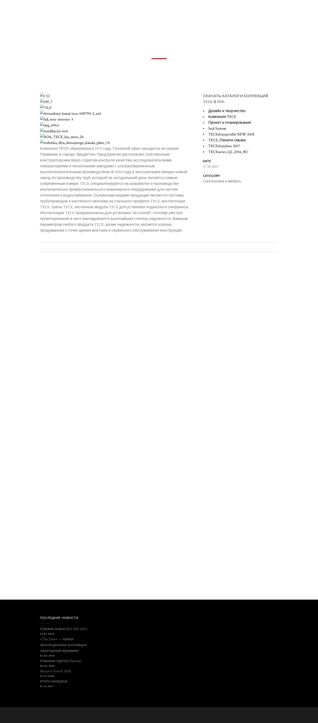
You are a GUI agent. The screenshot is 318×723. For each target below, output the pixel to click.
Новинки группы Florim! (61, 660)
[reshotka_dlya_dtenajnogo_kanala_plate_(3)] (75, 142)
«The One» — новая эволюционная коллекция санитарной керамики (63, 645)
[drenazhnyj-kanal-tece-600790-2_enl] (70, 113)
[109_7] (46, 101)
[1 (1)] (45, 96)
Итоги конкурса (53, 681)
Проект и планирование (229, 122)
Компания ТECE (222, 116)
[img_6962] (49, 125)
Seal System (217, 128)
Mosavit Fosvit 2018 (55, 671)
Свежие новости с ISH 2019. (64, 628)
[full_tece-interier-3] (56, 119)
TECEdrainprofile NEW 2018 (231, 134)
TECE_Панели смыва (227, 140)
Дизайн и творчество (227, 110)
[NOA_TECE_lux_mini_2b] (62, 136)
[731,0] (45, 107)
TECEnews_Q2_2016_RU (228, 151)
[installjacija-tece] (54, 131)
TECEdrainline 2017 (224, 146)
